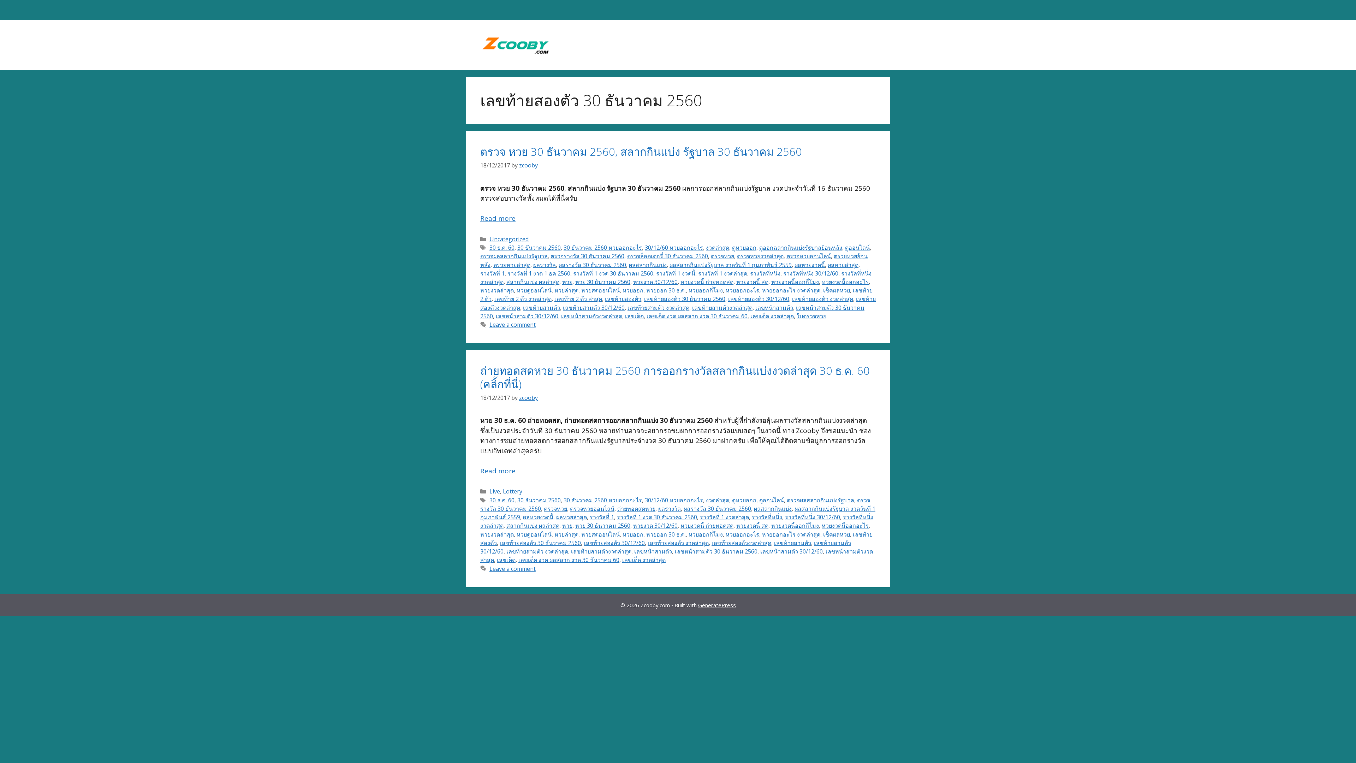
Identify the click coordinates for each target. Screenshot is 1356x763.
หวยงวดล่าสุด (497, 290)
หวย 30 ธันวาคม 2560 (602, 282)
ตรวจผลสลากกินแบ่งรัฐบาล (514, 256)
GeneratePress (717, 605)
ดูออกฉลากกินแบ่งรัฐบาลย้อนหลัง (800, 248)
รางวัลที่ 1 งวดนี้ (675, 273)
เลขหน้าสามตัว (774, 308)
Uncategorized (509, 239)
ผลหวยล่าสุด (843, 265)
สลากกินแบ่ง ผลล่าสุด (532, 282)
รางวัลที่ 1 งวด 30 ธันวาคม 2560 (613, 273)
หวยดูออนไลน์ (534, 290)
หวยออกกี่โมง (706, 290)
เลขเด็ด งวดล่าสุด (772, 316)
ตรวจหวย (722, 256)
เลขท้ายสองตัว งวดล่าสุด (822, 299)
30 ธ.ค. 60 (502, 248)
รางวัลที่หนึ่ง (765, 273)
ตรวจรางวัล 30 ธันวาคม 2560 (587, 256)
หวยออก (633, 290)
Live (494, 491)
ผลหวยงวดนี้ (810, 265)
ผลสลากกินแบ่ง (648, 265)
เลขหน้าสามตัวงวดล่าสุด (591, 316)
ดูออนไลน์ (857, 248)
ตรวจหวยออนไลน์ (808, 256)
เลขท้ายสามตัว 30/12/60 (594, 308)
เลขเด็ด (634, 316)
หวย (567, 282)
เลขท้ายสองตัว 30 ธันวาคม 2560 (684, 299)
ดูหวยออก (744, 248)
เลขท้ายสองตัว (623, 299)
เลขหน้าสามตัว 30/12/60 (527, 316)
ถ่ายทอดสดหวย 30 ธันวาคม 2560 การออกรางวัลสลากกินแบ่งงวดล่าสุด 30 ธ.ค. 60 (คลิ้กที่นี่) (675, 377)
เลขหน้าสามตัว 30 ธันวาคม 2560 (716, 551)
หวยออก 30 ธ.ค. (666, 290)
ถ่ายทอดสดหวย (636, 509)
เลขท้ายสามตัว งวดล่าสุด (658, 308)
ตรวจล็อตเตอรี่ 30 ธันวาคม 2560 (667, 256)
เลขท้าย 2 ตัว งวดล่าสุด (523, 299)
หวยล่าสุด (566, 290)
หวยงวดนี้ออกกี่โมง (795, 282)
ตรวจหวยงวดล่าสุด (760, 256)
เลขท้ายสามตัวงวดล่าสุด (722, 308)
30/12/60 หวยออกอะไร (674, 248)
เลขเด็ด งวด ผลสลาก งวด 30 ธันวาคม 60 (697, 316)
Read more (498, 218)
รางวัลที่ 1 (492, 273)
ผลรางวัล (544, 265)
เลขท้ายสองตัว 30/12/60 (758, 299)
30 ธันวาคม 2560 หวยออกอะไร (603, 248)
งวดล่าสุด (717, 248)
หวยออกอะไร (742, 290)
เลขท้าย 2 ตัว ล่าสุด (578, 299)
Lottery (512, 491)
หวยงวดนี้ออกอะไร (845, 282)
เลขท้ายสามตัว (541, 308)
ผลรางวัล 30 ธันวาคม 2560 (592, 265)
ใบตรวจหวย (811, 316)
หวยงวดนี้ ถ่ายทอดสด (706, 282)
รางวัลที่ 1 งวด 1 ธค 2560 (538, 273)
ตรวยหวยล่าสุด (511, 265)
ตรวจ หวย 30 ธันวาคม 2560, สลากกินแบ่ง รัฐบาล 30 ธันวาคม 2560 (641, 151)
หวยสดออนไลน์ (600, 290)
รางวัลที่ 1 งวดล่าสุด (722, 273)
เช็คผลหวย (836, 290)
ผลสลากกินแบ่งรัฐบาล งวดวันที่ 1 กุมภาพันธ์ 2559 (731, 265)
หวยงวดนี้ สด (752, 282)
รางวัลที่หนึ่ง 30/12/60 (810, 273)
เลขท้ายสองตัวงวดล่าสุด (741, 543)
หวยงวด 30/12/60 (655, 282)
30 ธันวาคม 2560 (539, 248)
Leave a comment (512, 325)
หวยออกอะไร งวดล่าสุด (791, 290)
